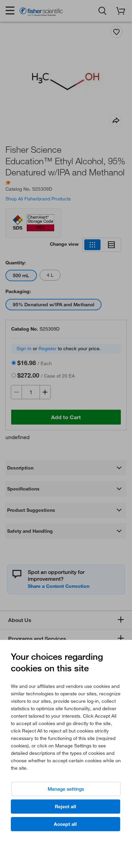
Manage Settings (66, 789)
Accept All (65, 824)
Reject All (65, 806)
